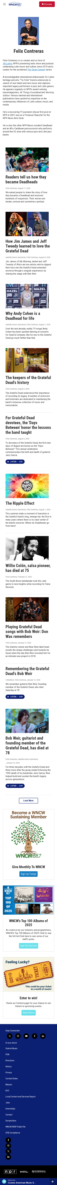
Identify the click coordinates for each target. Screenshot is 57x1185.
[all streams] (53, 1181)
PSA (7, 1054)
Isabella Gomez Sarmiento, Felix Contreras (22, 257)
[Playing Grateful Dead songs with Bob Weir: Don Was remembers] (27, 609)
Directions (10, 1060)
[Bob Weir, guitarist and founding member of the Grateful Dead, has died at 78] (27, 721)
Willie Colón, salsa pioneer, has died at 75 (28, 568)
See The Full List (28, 945)
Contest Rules (12, 1079)
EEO (7, 1091)
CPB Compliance (13, 1133)
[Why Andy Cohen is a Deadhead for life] (27, 296)
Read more (28, 1012)
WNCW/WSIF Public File (15, 1127)
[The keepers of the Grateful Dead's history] (27, 360)
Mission (9, 1085)
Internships (10, 1109)
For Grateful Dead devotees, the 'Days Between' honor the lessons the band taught (28, 425)
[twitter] (8, 1151)
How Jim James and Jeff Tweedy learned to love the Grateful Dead (28, 246)
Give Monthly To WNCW (28, 867)
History (9, 1067)
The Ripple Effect (20, 503)
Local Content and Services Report (21, 1097)
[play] (4, 1181)
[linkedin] (8, 1157)
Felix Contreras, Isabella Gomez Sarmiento (22, 759)
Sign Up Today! (28, 873)
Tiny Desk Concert (36, 69)
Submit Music (11, 1048)
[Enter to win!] (28, 974)
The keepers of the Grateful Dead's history (28, 380)
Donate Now (11, 1121)
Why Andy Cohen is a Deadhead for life (23, 316)
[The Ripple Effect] (27, 486)
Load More (28, 800)
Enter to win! (28, 998)
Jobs (8, 1103)
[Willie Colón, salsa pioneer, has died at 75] (27, 548)
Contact (9, 1115)
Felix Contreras (11, 188)
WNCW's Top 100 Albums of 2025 (28, 923)
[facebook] (8, 1140)
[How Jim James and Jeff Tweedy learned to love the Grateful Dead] (27, 224)
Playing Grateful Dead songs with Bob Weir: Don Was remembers (27, 631)
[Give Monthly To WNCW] (28, 835)
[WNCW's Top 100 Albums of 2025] (28, 900)
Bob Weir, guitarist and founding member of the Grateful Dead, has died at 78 (27, 745)
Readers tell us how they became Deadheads (26, 179)
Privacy (9, 1073)
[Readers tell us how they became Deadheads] (27, 159)
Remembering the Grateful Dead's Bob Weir (27, 671)
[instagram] (8, 1146)
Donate (48, 4)
